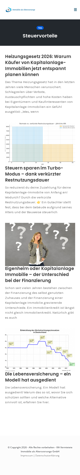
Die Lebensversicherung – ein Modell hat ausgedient (38, 377)
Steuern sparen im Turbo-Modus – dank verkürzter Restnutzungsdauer (34, 174)
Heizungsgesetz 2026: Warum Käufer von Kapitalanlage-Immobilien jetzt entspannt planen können (38, 66)
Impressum (27, 455)
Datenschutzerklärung (47, 455)
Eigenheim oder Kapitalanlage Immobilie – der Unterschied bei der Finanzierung (39, 275)
